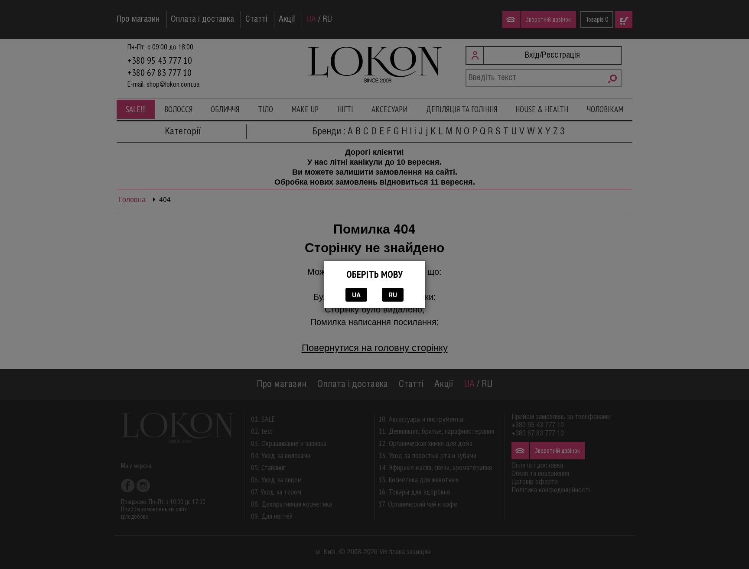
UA (356, 294)
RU (392, 294)
